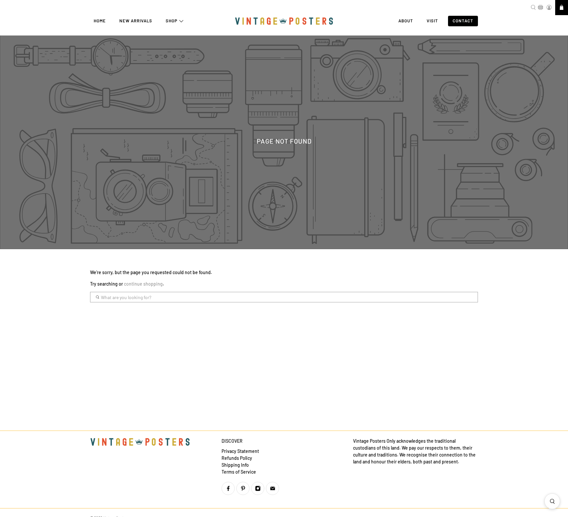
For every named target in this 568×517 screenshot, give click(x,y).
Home (100, 20)
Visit (432, 20)
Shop (172, 20)
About (405, 20)
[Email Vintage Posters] (272, 488)
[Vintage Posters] (284, 21)
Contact (463, 20)
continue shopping (143, 284)
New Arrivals (135, 20)
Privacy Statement (240, 451)
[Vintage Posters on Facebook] (228, 488)
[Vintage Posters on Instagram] (257, 488)
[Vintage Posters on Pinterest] (242, 488)
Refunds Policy (237, 458)
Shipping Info (235, 465)
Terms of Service (239, 472)
